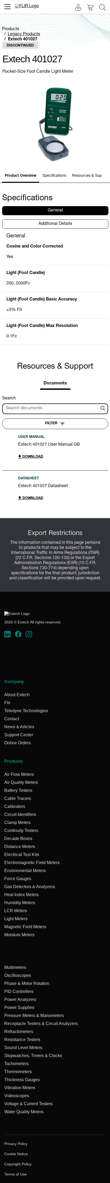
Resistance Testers (22, 1039)
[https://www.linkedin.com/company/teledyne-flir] (7, 634)
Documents (55, 384)
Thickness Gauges (22, 1079)
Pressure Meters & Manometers (34, 1015)
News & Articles (19, 727)
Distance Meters (19, 846)
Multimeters (15, 967)
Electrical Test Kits (21, 854)
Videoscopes (16, 1095)
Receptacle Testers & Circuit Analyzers (41, 1023)
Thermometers (18, 1071)
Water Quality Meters (24, 1111)
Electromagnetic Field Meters (32, 862)
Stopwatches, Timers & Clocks (33, 1055)
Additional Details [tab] (55, 224)
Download (32, 457)
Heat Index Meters (21, 894)
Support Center (18, 735)
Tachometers (16, 1063)
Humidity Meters (19, 902)
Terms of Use (15, 1174)
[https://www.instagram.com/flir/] (29, 634)
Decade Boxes (18, 838)
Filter (51, 423)
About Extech (17, 694)
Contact (11, 718)
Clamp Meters (17, 822)
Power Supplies (19, 1007)
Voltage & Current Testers (28, 1103)
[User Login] (75, 8)
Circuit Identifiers (20, 814)
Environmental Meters (25, 870)
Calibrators (14, 806)
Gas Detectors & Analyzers (29, 886)
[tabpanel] (55, 289)
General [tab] (55, 211)
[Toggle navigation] (7, 6)
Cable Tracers (17, 798)
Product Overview (20, 176)
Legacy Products (24, 34)
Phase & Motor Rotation (26, 983)
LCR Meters (15, 910)
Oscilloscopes (17, 975)
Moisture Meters (19, 934)
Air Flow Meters (19, 774)
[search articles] (103, 408)
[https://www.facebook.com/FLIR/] (18, 634)
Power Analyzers (20, 999)
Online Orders (17, 743)
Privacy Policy (16, 1144)
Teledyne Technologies (26, 710)
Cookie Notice (16, 1154)
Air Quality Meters (21, 782)
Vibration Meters (19, 1087)
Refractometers (18, 1031)
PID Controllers (18, 991)
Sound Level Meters (23, 1047)
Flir (7, 702)
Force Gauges (17, 878)
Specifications (54, 176)
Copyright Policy (18, 1164)
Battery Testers (18, 790)
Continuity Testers (21, 830)
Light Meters (16, 918)
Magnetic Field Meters (25, 926)
